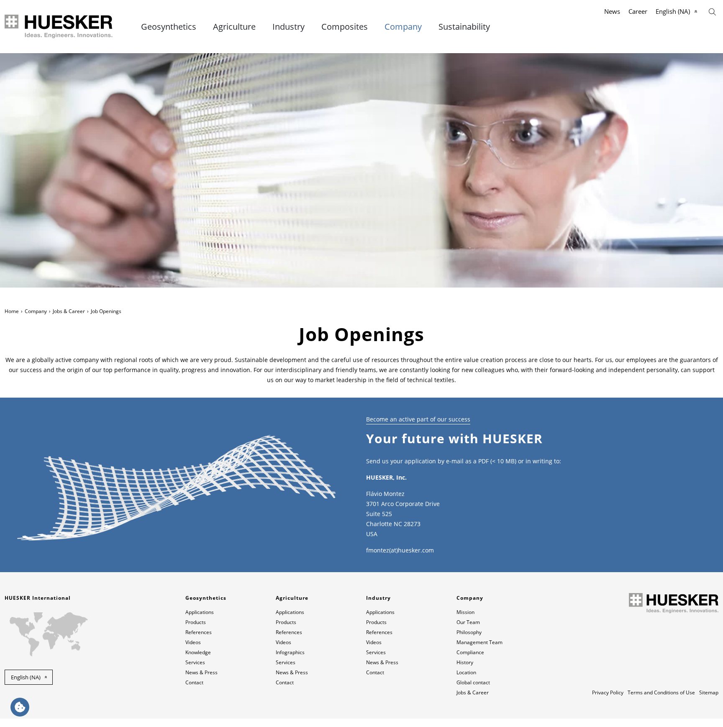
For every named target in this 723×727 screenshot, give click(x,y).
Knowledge (198, 652)
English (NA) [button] (26, 677)
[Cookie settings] (19, 707)
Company (403, 27)
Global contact (473, 682)
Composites (344, 27)
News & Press (201, 672)
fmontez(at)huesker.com (400, 550)
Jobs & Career (69, 311)
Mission (465, 612)
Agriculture (234, 27)
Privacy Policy (607, 692)
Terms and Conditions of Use (661, 692)
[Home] (59, 27)
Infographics (290, 652)
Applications (199, 612)
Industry (288, 27)
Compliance (470, 652)
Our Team (468, 622)
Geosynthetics (168, 27)
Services (195, 662)
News (612, 11)
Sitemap (708, 692)
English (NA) (673, 11)
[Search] (712, 11)
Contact (194, 682)
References (198, 632)
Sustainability (464, 27)
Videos (193, 642)
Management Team (479, 642)
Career (637, 11)
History (464, 662)
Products (195, 622)
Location (466, 672)
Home (12, 311)
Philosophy (469, 632)
